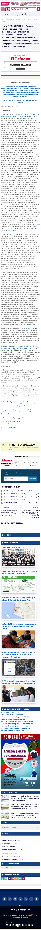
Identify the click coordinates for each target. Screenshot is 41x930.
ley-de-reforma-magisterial (11, 856)
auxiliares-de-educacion (10, 853)
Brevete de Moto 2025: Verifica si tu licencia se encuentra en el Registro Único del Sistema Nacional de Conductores (18, 655)
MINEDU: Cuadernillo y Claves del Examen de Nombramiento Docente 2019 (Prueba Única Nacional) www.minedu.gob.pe (25, 807)
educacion (22, 19)
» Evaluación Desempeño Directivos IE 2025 (16, 726)
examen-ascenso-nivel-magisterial (13, 850)
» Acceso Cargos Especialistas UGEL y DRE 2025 (17, 721)
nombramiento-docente (10, 843)
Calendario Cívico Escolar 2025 (13, 547)
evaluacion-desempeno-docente (12, 859)
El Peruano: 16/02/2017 (8, 428)
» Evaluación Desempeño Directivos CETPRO (17, 724)
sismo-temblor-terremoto (10, 837)
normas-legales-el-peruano (11, 840)
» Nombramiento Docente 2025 (12, 730)
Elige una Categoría (9, 827)
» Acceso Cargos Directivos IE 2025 (13, 719)
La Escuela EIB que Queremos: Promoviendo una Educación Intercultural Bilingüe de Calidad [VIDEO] (19, 626)
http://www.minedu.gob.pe (10, 410)
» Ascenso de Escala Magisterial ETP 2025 (16, 717)
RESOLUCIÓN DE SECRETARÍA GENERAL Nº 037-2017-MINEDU (20, 102)
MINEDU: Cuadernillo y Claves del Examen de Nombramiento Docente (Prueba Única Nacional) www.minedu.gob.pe (25, 815)
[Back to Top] (20, 905)
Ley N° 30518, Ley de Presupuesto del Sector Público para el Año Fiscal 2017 (20, 115)
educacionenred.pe (19, 9)
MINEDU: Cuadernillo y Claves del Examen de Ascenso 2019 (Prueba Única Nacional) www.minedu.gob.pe (25, 798)
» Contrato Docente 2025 (10, 712)
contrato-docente (8, 846)
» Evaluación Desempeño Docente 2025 (15, 728)
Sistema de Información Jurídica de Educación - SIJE (18, 405)
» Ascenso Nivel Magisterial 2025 (12, 715)
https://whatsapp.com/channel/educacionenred (24, 449)
